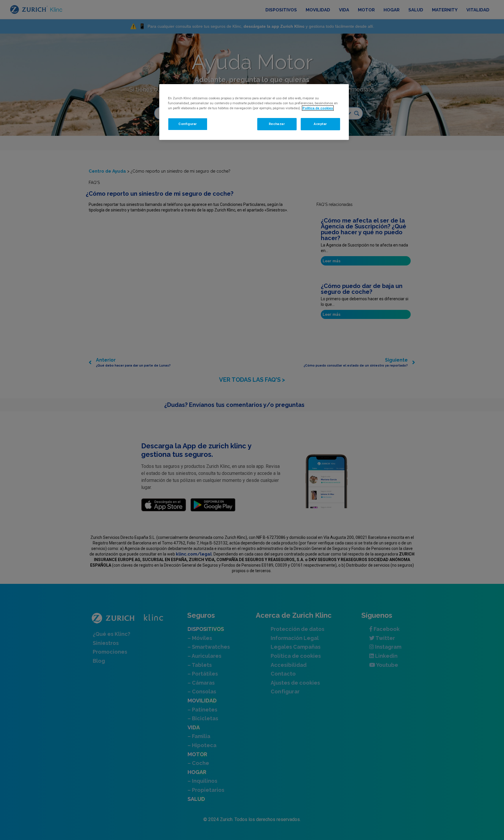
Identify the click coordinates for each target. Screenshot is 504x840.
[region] (254, 112)
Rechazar (277, 124)
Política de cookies (317, 108)
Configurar (187, 124)
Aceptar (320, 124)
